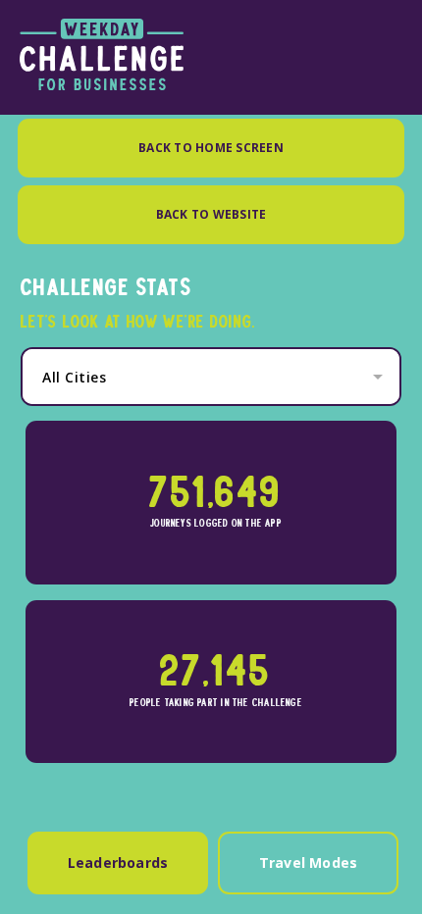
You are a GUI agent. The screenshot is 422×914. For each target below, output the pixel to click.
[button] (216, 377)
